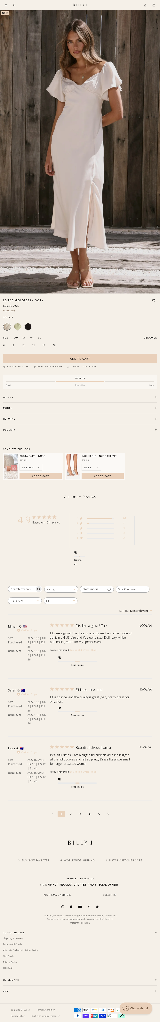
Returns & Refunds (12, 944)
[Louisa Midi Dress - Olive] (17, 327)
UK (31, 337)
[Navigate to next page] (108, 814)
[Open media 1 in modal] (80, 152)
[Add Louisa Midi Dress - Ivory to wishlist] (154, 300)
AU (16, 337)
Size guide (150, 337)
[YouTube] (80, 907)
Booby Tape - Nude (32, 455)
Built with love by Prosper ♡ (45, 1015)
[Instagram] (62, 906)
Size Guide (8, 955)
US (23, 337)
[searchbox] (21, 589)
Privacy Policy (10, 962)
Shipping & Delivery (13, 938)
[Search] (14, 5)
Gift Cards (8, 967)
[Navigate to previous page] (52, 814)
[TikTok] (89, 906)
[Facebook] (71, 906)
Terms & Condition (45, 1009)
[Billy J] (80, 5)
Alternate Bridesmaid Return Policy (20, 950)
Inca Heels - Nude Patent (99, 455)
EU (39, 337)
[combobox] (61, 589)
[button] (6, 5)
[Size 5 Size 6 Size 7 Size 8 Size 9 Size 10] (91, 467)
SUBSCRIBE (110, 894)
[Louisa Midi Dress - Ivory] (7, 327)
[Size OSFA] (31, 467)
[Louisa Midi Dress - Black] (28, 327)
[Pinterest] (97, 906)
